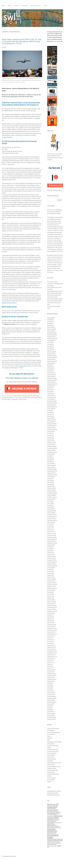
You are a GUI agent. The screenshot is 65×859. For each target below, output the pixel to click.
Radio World (57, 826)
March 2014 (50, 599)
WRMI (59, 846)
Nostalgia (56, 819)
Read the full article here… (9, 302)
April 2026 (49, 325)
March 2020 (50, 463)
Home (3, 5)
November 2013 (51, 607)
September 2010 (51, 679)
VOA (58, 843)
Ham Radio (24, 395)
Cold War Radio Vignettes (53, 728)
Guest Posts (50, 816)
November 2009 (51, 698)
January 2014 (50, 603)
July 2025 (49, 342)
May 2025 (49, 346)
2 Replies (4, 47)
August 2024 (50, 363)
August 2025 (50, 340)
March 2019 (50, 486)
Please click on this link (13, 312)
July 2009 (49, 705)
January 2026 (50, 331)
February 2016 (50, 556)
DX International (51, 734)
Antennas (54, 804)
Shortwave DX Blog (51, 768)
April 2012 (49, 643)
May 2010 (49, 687)
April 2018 (49, 507)
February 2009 (50, 713)
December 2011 (50, 651)
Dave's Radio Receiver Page (53, 732)
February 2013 (50, 624)
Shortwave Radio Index (52, 770)
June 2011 (49, 662)
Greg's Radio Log (51, 743)
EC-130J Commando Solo (24, 397)
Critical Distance (51, 730)
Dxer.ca (49, 736)
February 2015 (50, 579)
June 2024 (49, 367)
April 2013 (49, 620)
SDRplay (60, 827)
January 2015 (50, 581)
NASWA (49, 747)
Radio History (50, 823)
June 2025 (49, 344)
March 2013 (50, 622)
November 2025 (51, 334)
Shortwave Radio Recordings (55, 839)
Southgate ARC (51, 842)
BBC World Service (52, 805)
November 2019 (51, 471)
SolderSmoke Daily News (53, 774)
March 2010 (50, 690)
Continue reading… (7, 137)
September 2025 (51, 338)
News (29, 395)
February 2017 (50, 533)
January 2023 (50, 399)
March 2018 (50, 509)
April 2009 (49, 709)
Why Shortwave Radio (52, 846)
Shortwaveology (51, 772)
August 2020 (50, 454)
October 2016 (50, 541)
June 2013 (49, 617)
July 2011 (49, 660)
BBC (57, 804)
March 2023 (50, 395)
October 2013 (50, 609)
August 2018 (50, 499)
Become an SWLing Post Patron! (54, 190)
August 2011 (50, 658)
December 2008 (50, 717)
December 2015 (50, 560)
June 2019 (49, 480)
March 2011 (50, 668)
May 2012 (49, 641)
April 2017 (49, 529)
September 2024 (51, 361)
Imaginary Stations (53, 817)
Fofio (48, 740)
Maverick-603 (34, 397)
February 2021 (50, 442)
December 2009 (50, 696)
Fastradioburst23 (53, 813)
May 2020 (49, 459)
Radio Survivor (50, 757)
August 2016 (50, 545)
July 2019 (49, 478)
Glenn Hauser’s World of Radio (54, 741)
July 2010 (49, 683)
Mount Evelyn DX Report (53, 745)
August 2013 (50, 613)
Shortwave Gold (52, 832)
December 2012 (50, 628)
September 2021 (51, 429)
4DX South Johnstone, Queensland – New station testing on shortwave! (55, 283)
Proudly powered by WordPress (9, 856)
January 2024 (50, 376)
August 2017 (50, 522)
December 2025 (50, 332)
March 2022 (50, 418)
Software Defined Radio (7, 397)
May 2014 (49, 596)
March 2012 (50, 645)
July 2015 (49, 569)
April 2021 (49, 439)
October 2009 (50, 700)
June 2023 (49, 389)
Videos (48, 843)
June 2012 (49, 639)
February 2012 (50, 647)
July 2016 (49, 546)
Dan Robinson (51, 808)
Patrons (16, 5)
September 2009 (51, 702)
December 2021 (50, 423)
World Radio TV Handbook (53, 794)
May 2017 (49, 528)
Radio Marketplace (36, 5)
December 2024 (50, 355)
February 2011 (50, 670)
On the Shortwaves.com (52, 751)
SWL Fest (49, 776)
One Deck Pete (51, 821)
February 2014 (50, 601)
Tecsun (57, 842)
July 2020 (49, 456)
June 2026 (49, 321)
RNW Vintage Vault (51, 759)
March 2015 (50, 577)
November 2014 (51, 584)
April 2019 (49, 484)
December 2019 (50, 469)
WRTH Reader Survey (9, 307)
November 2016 (51, 539)
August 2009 (50, 704)
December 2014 (50, 582)
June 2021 (49, 435)
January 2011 (50, 671)
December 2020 (50, 446)
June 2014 (49, 594)
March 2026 (50, 327)
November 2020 (51, 448)
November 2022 (51, 403)
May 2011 (49, 664)
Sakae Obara (50, 760)
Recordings (51, 827)
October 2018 (50, 495)
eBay (59, 812)
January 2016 (50, 558)
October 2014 (50, 586)
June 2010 (49, 685)
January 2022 (50, 421)
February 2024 (50, 374)
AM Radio (49, 804)
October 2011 (50, 654)
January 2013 (50, 626)
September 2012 (51, 634)
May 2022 (49, 414)
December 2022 (50, 401)
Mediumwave (50, 820)
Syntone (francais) (51, 777)
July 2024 (49, 365)
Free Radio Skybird (52, 814)
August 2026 (50, 317)
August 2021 (50, 431)
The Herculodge (51, 779)
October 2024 (50, 359)
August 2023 (50, 386)
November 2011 (51, 652)
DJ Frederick (51, 812)
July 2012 (49, 637)
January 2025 (50, 353)
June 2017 (49, 526)
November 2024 (51, 357)
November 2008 (51, 719)
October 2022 (50, 404)
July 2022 (49, 410)
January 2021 (50, 444)
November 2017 (51, 516)
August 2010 (50, 681)
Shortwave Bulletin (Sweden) (54, 766)
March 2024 (50, 372)
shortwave (51, 829)
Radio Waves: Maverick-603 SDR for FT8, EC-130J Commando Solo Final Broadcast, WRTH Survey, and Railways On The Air (21, 41)
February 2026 (50, 329)
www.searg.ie (23, 366)
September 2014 (51, 588)
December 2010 (50, 673)
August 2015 (50, 567)
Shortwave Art (52, 831)
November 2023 (51, 380)
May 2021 (49, 437)
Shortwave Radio (35, 395)
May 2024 (49, 368)
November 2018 (51, 493)
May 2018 (49, 505)
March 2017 (50, 531)
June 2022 (49, 412)
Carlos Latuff (52, 806)
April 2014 (49, 598)
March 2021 (50, 440)
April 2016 (49, 552)
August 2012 (50, 635)
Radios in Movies (51, 825)
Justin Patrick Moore (53, 819)
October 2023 (50, 382)
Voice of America (51, 844)
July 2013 (49, 615)
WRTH (8, 399)
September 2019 (51, 474)
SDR (56, 827)
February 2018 (50, 510)
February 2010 (50, 692)
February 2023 (50, 397)
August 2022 (50, 408)
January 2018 (50, 512)
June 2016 (49, 548)
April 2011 (49, 666)
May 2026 (49, 323)
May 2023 (49, 391)
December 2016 (50, 537)
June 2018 (49, 503)
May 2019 (49, 482)
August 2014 (50, 590)
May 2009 (49, 707)
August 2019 (50, 476)
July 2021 (49, 433)
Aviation (19, 395)
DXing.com (49, 738)
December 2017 (50, 514)
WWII (48, 847)
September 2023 (51, 384)
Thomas (25, 399)
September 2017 (51, 520)
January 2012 (50, 649)
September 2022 (51, 406)
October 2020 (50, 450)
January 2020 (50, 467)
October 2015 (50, 563)
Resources (24, 5)
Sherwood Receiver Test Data (54, 762)
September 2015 (51, 565)
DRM (56, 812)
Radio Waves (50, 826)
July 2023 (49, 387)
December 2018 (50, 492)
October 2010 (50, 677)
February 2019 (50, 488)
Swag (9, 5)
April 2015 (49, 575)
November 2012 (51, 630)
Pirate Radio (51, 822)
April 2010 (49, 688)
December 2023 (50, 378)
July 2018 (49, 501)
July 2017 (49, 524)
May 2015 (49, 573)
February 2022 (50, 420)
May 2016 (49, 550)
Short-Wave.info (51, 764)
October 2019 (50, 473)
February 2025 (50, 351)
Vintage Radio (54, 843)
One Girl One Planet (51, 753)
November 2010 (51, 675)
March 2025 (50, 350)
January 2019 (50, 490)
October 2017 (50, 518)
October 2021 (50, 427)
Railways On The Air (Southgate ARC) (15, 316)
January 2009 (50, 715)
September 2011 (51, 656)
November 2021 (51, 425)
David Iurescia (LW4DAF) (52, 809)
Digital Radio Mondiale (52, 810)
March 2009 (50, 711)
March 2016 (50, 554)
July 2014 (49, 592)
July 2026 (49, 319)
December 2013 (50, 605)
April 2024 (49, 370)
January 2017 (50, 535)
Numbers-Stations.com (52, 749)
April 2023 (49, 393)
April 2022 (49, 416)
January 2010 (50, 694)
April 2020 (49, 461)
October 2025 (50, 336)
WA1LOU (49, 781)
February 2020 (50, 465)
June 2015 (49, 571)
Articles (15, 395)
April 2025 (49, 348)
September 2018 (51, 497)
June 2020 (49, 457)
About (45, 5)
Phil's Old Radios (51, 755)
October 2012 (50, 632)
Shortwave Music (51, 833)
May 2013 (49, 618)
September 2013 (51, 611)
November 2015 (51, 562)
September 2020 (51, 452)
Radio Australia (58, 822)
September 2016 (51, 543)
